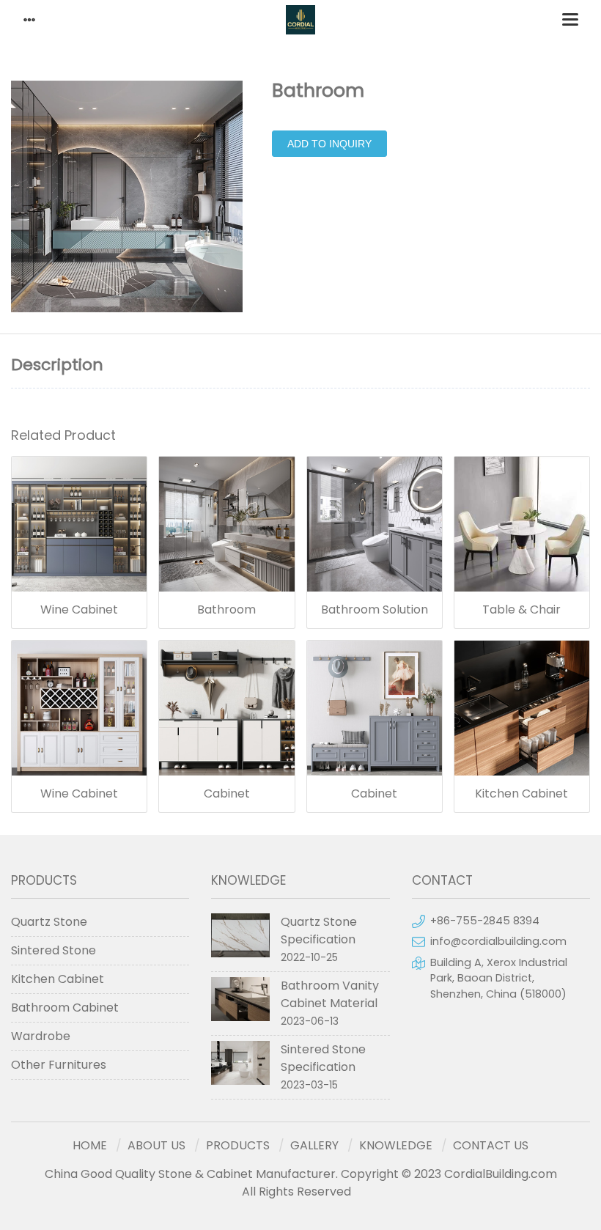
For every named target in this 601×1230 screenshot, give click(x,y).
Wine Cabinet (79, 610)
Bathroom (226, 610)
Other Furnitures (58, 1064)
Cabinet (227, 794)
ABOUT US (156, 1145)
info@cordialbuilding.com (498, 941)
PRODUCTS (238, 1145)
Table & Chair (521, 610)
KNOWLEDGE (395, 1145)
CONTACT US (490, 1145)
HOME (90, 1145)
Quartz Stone (49, 921)
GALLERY (314, 1145)
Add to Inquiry (329, 144)
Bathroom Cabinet (65, 1007)
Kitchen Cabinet (521, 794)
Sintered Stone (53, 950)
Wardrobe (40, 1036)
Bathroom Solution (374, 610)
